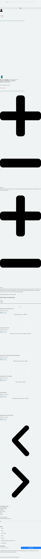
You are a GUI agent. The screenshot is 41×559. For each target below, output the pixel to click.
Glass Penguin (3, 392)
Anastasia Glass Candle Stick (7, 308)
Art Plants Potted (12, 20)
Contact (2, 538)
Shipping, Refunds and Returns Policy (8, 540)
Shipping (1, 187)
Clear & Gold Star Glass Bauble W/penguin (10, 355)
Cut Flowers (3, 533)
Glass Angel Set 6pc (4, 327)
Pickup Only (16, 79)
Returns (1, 287)
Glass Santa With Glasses (6, 376)
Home (2, 528)
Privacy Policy (3, 543)
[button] (20, 8)
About (2, 535)
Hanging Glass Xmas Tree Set (7, 415)
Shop (1, 20)
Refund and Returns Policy (7, 294)
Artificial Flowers (5, 20)
